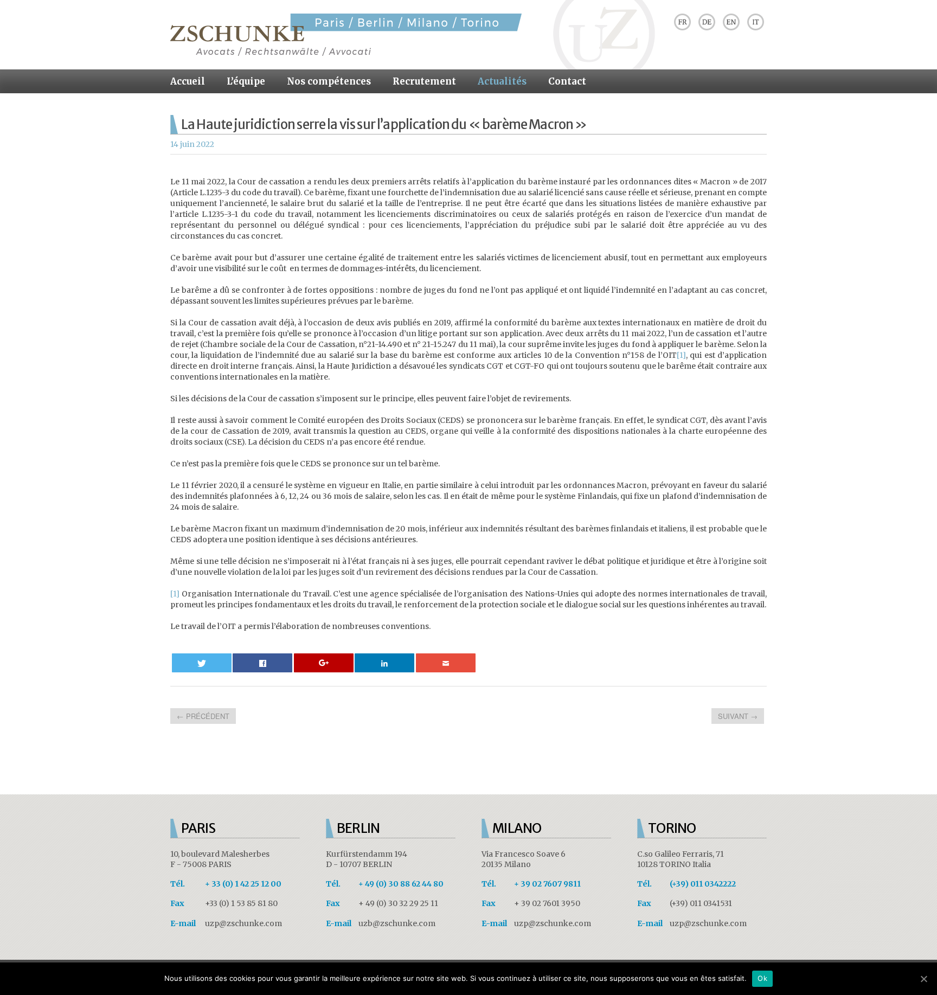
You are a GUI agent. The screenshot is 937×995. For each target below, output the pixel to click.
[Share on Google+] (324, 662)
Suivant (738, 716)
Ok (762, 978)
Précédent (203, 716)
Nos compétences (329, 81)
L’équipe (246, 81)
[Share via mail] (446, 662)
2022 (205, 144)
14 (174, 144)
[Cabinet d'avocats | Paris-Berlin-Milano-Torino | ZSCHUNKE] (346, 53)
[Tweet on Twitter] (202, 662)
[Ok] (923, 978)
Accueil (187, 81)
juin (188, 144)
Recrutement (424, 81)
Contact (567, 81)
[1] (681, 355)
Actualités (502, 81)
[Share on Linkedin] (384, 662)
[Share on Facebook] (262, 662)
